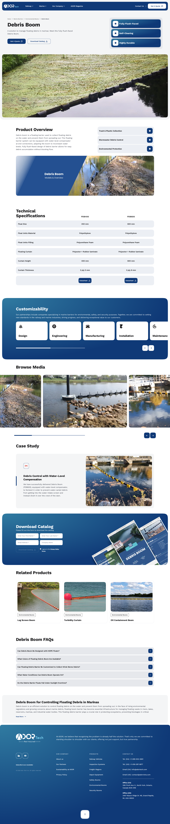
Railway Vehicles (95, 759)
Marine (42, 6)
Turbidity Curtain (72, 620)
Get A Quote (155, 6)
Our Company (57, 6)
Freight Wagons (95, 769)
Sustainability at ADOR (65, 769)
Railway (28, 6)
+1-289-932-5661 (136, 759)
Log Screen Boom (26, 620)
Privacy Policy (61, 775)
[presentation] (145, 348)
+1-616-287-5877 (136, 764)
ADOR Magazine (77, 6)
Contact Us (139, 6)
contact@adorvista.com (141, 775)
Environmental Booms (32, 19)
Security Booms (95, 790)
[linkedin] (19, 756)
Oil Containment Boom (122, 620)
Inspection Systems (97, 764)
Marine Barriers (18, 19)
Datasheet (83, 281)
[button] (23, 435)
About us (59, 759)
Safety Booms (94, 780)
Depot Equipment (96, 775)
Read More (19, 716)
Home (9, 19)
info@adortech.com (139, 769)
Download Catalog (37, 41)
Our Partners (61, 764)
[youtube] (25, 756)
